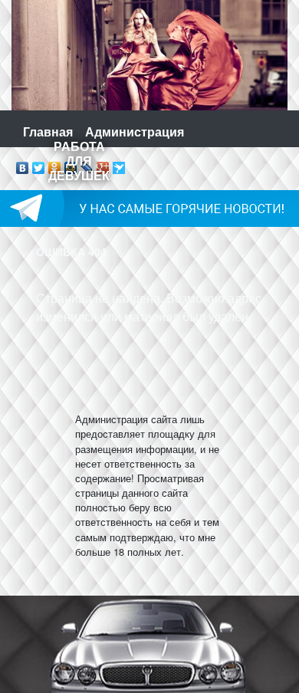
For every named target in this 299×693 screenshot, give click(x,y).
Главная (48, 131)
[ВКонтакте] (23, 164)
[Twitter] (39, 164)
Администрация (134, 131)
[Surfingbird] (119, 164)
